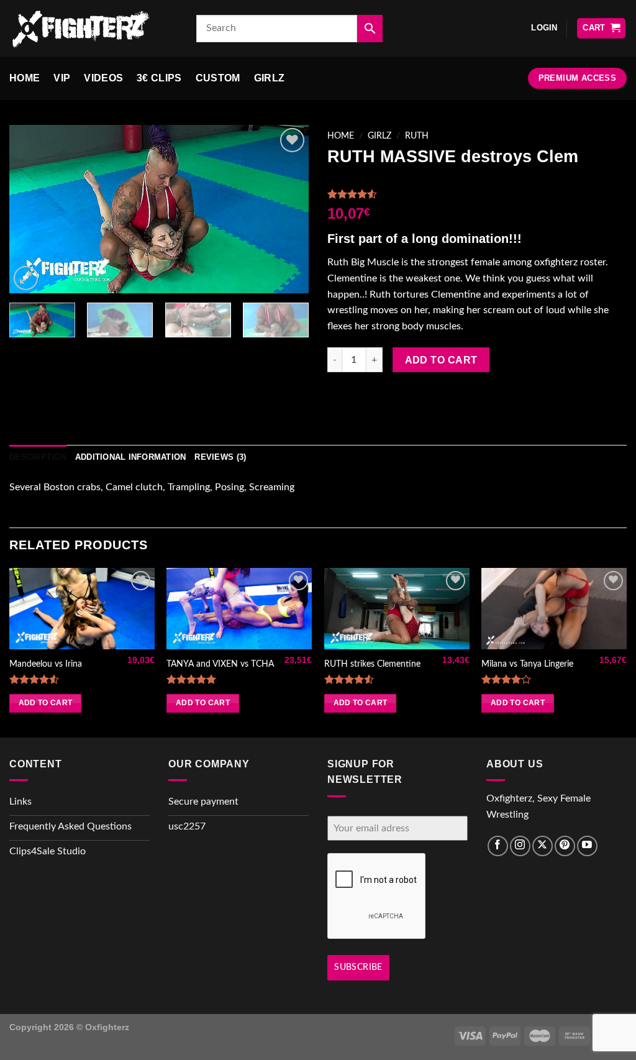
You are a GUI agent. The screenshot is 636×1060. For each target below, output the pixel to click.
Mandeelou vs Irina (45, 664)
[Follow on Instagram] (520, 846)
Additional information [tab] (130, 457)
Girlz (269, 78)
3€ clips (159, 78)
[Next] (287, 209)
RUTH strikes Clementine (372, 664)
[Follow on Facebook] (498, 846)
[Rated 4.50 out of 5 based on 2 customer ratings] (477, 194)
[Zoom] (26, 278)
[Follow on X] (542, 846)
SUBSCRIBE (358, 967)
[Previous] (31, 209)
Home (24, 78)
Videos (103, 78)
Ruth (417, 136)
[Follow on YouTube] (587, 846)
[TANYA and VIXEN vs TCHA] (239, 609)
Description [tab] (37, 457)
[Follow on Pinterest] (565, 846)
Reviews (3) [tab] (220, 457)
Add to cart (441, 360)
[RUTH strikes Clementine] (397, 609)
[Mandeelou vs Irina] (82, 609)
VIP (61, 78)
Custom (218, 78)
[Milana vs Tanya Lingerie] (554, 609)
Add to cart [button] (46, 702)
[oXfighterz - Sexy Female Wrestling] (93, 28)
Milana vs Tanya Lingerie (527, 664)
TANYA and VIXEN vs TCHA (220, 664)
